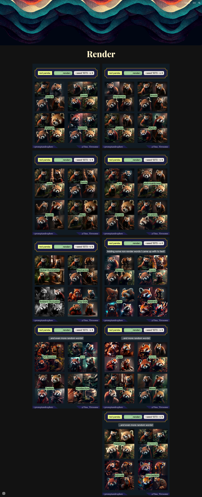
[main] (100, 53)
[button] (199, 2)
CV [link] (194, 3)
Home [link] (187, 3)
